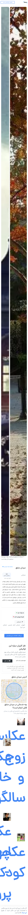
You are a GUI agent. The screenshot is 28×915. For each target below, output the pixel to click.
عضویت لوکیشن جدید (7, 2)
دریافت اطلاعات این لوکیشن (14, 636)
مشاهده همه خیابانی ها (8, 567)
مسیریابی (19, 622)
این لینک (24, 913)
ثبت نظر (6, 661)
